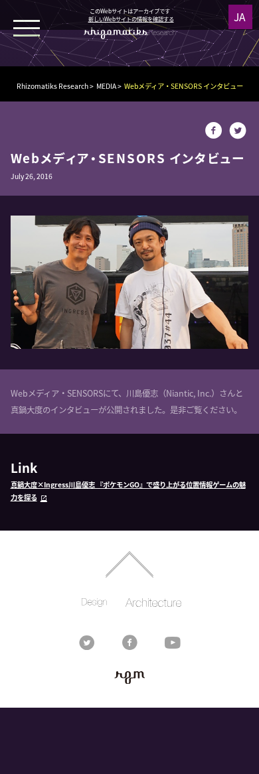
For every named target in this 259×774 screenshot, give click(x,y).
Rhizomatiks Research (52, 86)
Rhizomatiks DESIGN (94, 603)
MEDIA (106, 86)
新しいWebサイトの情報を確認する (131, 19)
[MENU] (26, 26)
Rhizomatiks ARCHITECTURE (153, 603)
